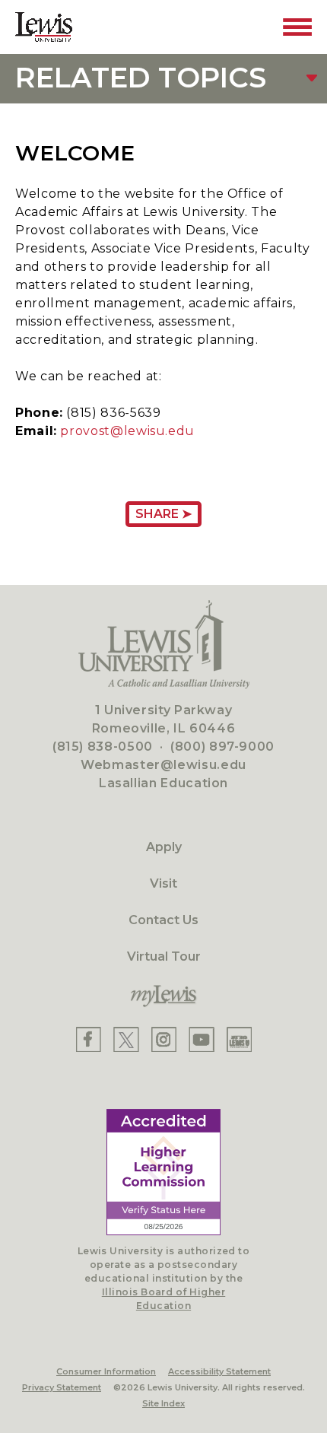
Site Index (163, 1403)
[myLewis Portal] (163, 996)
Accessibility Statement (219, 1371)
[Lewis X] (126, 1039)
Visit (163, 883)
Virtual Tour (164, 956)
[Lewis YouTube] (201, 1039)
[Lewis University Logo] (43, 27)
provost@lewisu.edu (127, 431)
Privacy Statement (61, 1387)
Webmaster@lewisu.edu (163, 765)
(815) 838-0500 (102, 746)
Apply (164, 847)
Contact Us (163, 920)
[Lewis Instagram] (163, 1039)
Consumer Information (106, 1371)
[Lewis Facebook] (88, 1039)
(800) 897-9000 (222, 746)
